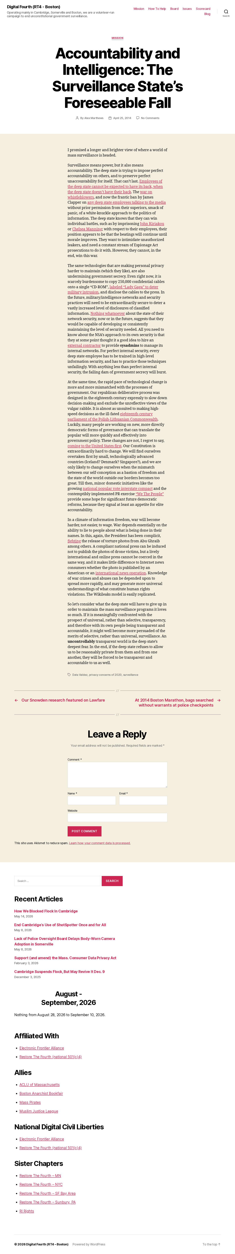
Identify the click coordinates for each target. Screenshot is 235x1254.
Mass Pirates (30, 1102)
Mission (139, 8)
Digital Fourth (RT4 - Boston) (33, 7)
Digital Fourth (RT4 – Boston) (47, 1244)
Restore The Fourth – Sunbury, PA (47, 1202)
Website (72, 810)
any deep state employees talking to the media (126, 202)
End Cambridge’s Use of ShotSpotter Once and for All (60, 925)
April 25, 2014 (122, 118)
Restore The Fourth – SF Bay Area (47, 1193)
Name (72, 793)
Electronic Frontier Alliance (41, 1048)
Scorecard (203, 8)
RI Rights (26, 1211)
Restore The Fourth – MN (40, 1176)
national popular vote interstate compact (118, 488)
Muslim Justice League (38, 1111)
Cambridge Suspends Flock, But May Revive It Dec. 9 (59, 972)
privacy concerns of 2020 (105, 674)
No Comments (150, 118)
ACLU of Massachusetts (39, 1085)
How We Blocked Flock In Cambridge (46, 911)
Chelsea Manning (87, 229)
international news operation (120, 573)
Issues (187, 8)
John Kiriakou (152, 224)
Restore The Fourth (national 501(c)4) (50, 1057)
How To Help (157, 8)
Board (174, 8)
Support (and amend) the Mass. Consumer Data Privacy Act (65, 958)
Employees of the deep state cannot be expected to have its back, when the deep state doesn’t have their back (115, 186)
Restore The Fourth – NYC (41, 1184)
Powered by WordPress (88, 1244)
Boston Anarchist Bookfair (41, 1093)
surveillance (130, 674)
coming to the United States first (94, 446)
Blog (207, 14)
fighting (74, 541)
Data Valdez (80, 674)
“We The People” (150, 494)
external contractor (84, 345)
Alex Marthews (94, 118)
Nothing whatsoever (107, 313)
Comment (75, 759)
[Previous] (25, 998)
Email (123, 793)
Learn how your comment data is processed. (99, 843)
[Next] (112, 998)
